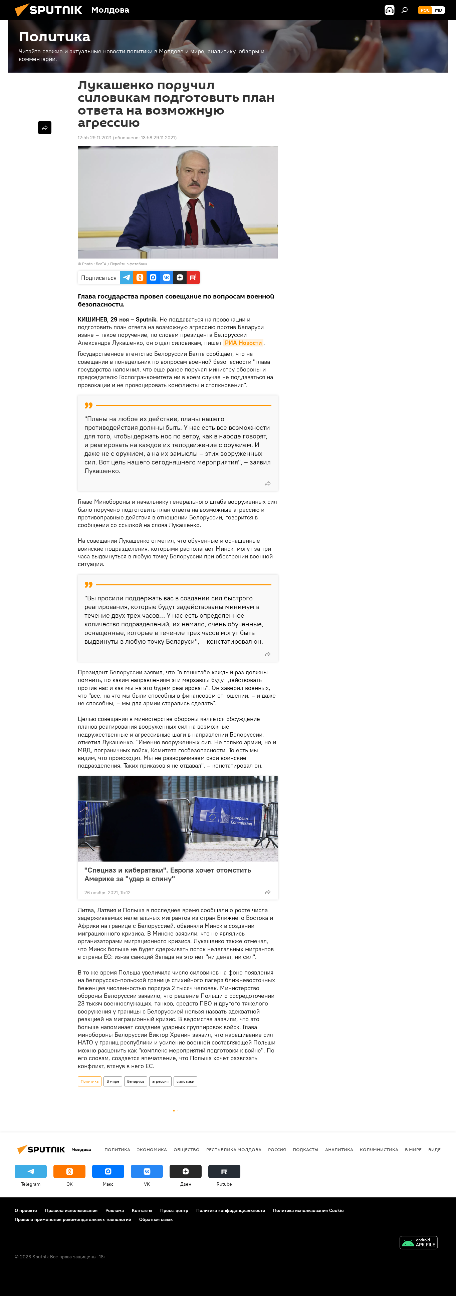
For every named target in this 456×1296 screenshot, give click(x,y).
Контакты (142, 1210)
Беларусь (135, 1081)
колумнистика (379, 1149)
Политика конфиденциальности (230, 1210)
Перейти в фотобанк (128, 263)
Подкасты (305, 1149)
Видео (436, 1149)
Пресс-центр (174, 1210)
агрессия (160, 1081)
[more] (267, 483)
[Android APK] (418, 1243)
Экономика (152, 1149)
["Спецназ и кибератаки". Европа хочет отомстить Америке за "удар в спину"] (178, 819)
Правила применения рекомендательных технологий (73, 1219)
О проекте (26, 1210)
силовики (185, 1081)
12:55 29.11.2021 (94, 138)
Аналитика (339, 1149)
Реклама (114, 1210)
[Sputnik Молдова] (51, 18)
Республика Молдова (233, 1149)
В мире (112, 1081)
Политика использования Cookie (308, 1210)
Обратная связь (156, 1219)
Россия (277, 1149)
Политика (89, 1081)
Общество (187, 1149)
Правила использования (71, 1210)
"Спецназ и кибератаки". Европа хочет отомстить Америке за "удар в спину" (167, 874)
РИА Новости (243, 342)
